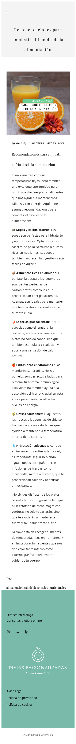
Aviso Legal (14, 691)
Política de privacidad (22, 698)
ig (26, 631)
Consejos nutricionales (50, 143)
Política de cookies (20, 705)
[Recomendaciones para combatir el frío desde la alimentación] (38, 103)
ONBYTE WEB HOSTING (38, 735)
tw (17, 631)
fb (8, 631)
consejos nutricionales (51, 588)
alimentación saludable (21, 588)
